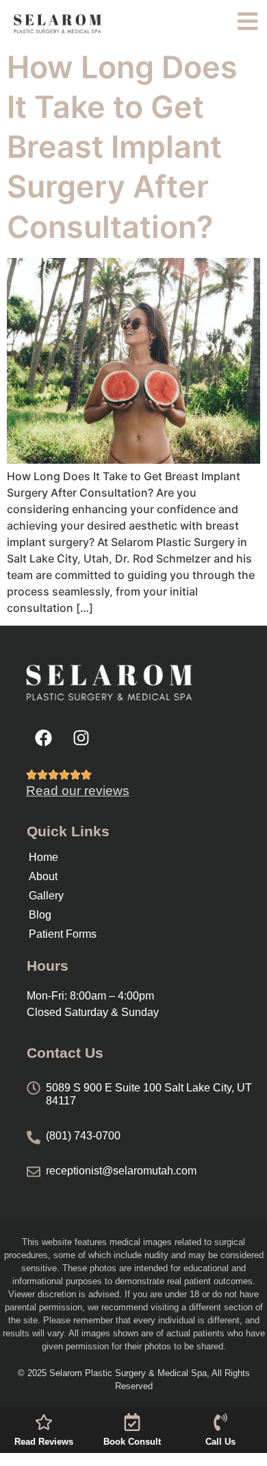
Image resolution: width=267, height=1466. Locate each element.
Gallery (46, 895)
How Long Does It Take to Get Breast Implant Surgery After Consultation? (122, 147)
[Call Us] (220, 1422)
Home (43, 857)
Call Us (220, 1442)
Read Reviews (43, 1442)
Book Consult (132, 1442)
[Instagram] (81, 738)
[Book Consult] (132, 1422)
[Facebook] (43, 738)
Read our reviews (77, 790)
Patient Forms (63, 934)
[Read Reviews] (44, 1422)
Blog (40, 915)
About (43, 876)
